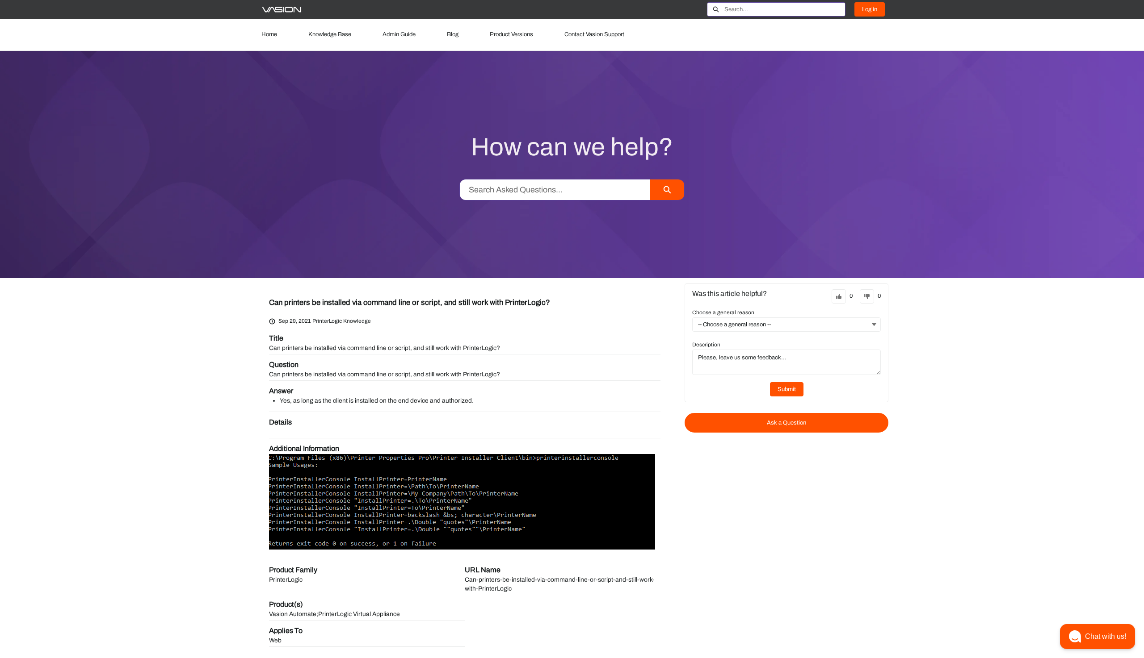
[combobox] (784, 9)
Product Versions (511, 34)
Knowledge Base (329, 34)
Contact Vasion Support (594, 34)
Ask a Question (786, 423)
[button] (1097, 636)
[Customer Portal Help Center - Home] (281, 9)
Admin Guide (399, 34)
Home (269, 34)
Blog (452, 34)
